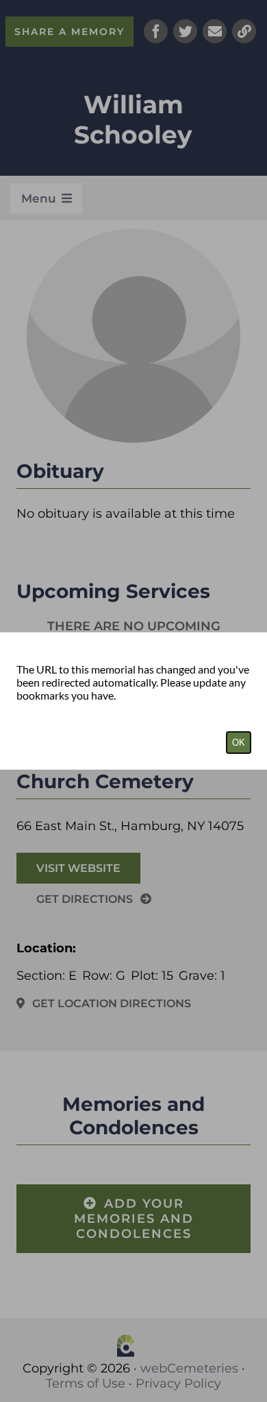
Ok (238, 742)
